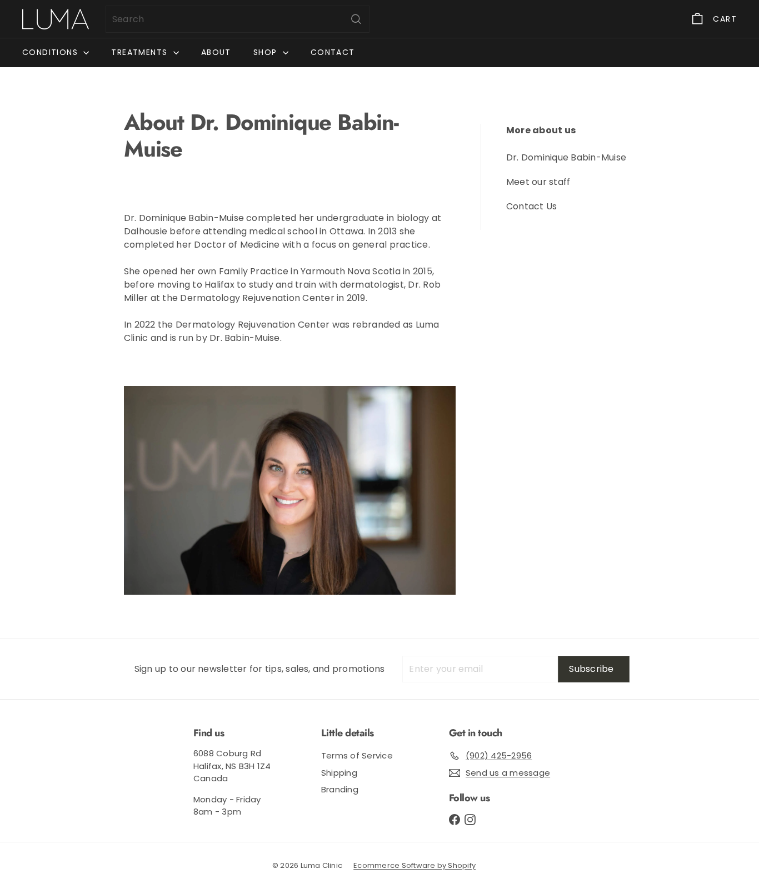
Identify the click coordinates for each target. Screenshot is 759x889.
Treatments (140, 52)
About (216, 52)
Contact (333, 52)
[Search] (356, 19)
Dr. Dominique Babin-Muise (566, 157)
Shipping (339, 772)
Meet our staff (538, 181)
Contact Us (531, 206)
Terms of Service (357, 755)
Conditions (51, 52)
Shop (266, 52)
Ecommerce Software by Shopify (414, 865)
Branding (339, 789)
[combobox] (237, 19)
